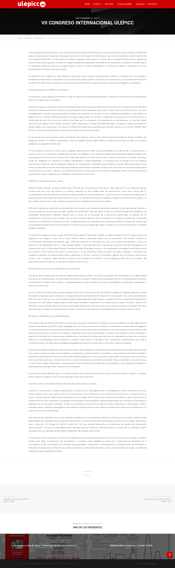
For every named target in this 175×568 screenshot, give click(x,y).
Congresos (87, 471)
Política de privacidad (146, 564)
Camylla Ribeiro (35, 563)
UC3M (88, 475)
